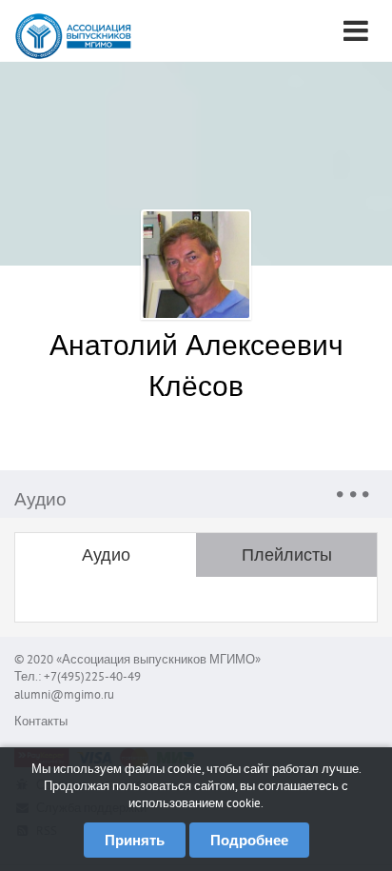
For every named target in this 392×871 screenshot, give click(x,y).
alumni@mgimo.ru (64, 694)
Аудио (106, 554)
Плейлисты (287, 554)
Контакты (41, 721)
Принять (135, 840)
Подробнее (249, 840)
